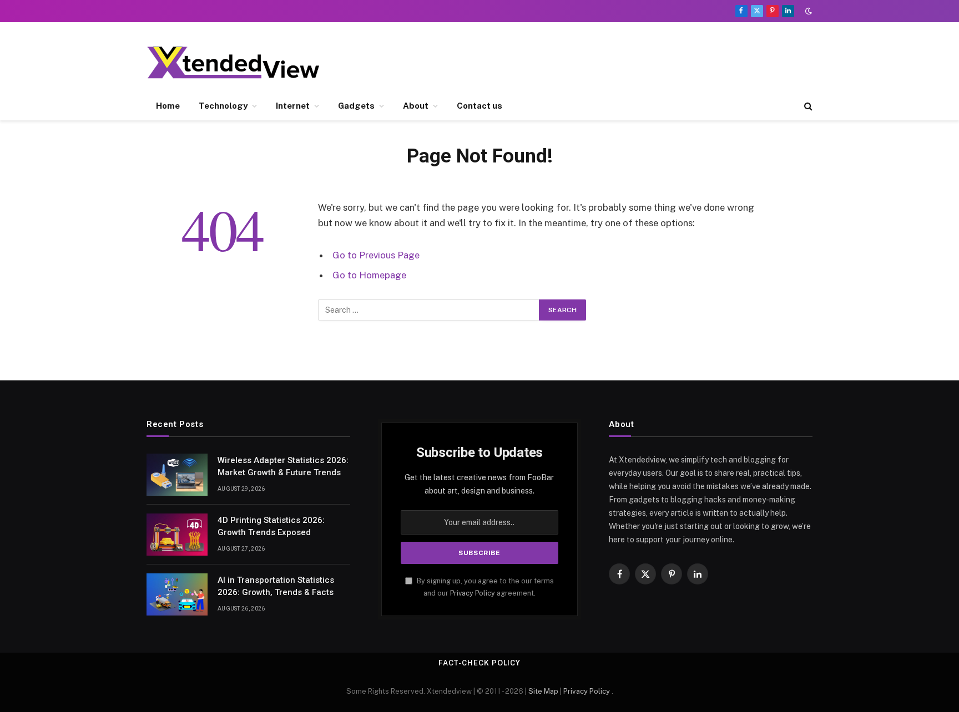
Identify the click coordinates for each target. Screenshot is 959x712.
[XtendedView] (243, 62)
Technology (223, 105)
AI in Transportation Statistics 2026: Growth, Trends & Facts (276, 586)
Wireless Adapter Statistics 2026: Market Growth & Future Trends (283, 466)
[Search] (807, 106)
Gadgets (356, 105)
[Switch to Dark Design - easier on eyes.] (807, 11)
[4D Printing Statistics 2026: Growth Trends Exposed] (177, 534)
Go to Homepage (369, 275)
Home (168, 105)
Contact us (479, 105)
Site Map (543, 691)
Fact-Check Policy (479, 663)
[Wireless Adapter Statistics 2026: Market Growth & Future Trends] (177, 475)
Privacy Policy (472, 593)
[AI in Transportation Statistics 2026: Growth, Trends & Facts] (177, 594)
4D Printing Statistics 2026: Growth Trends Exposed (271, 526)
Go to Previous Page (376, 255)
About (415, 105)
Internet (293, 105)
